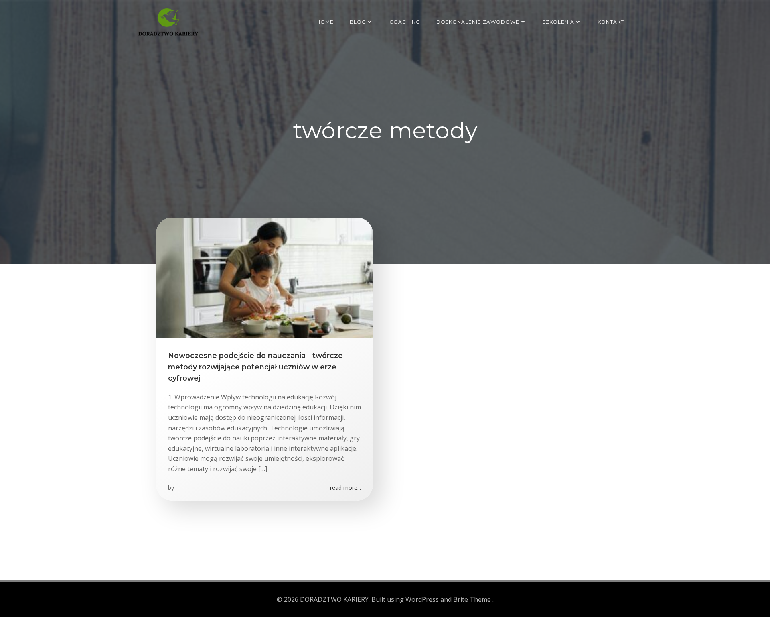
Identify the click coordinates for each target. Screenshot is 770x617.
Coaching (404, 22)
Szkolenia (558, 22)
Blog (358, 22)
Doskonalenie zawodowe (477, 22)
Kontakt (611, 22)
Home (325, 22)
